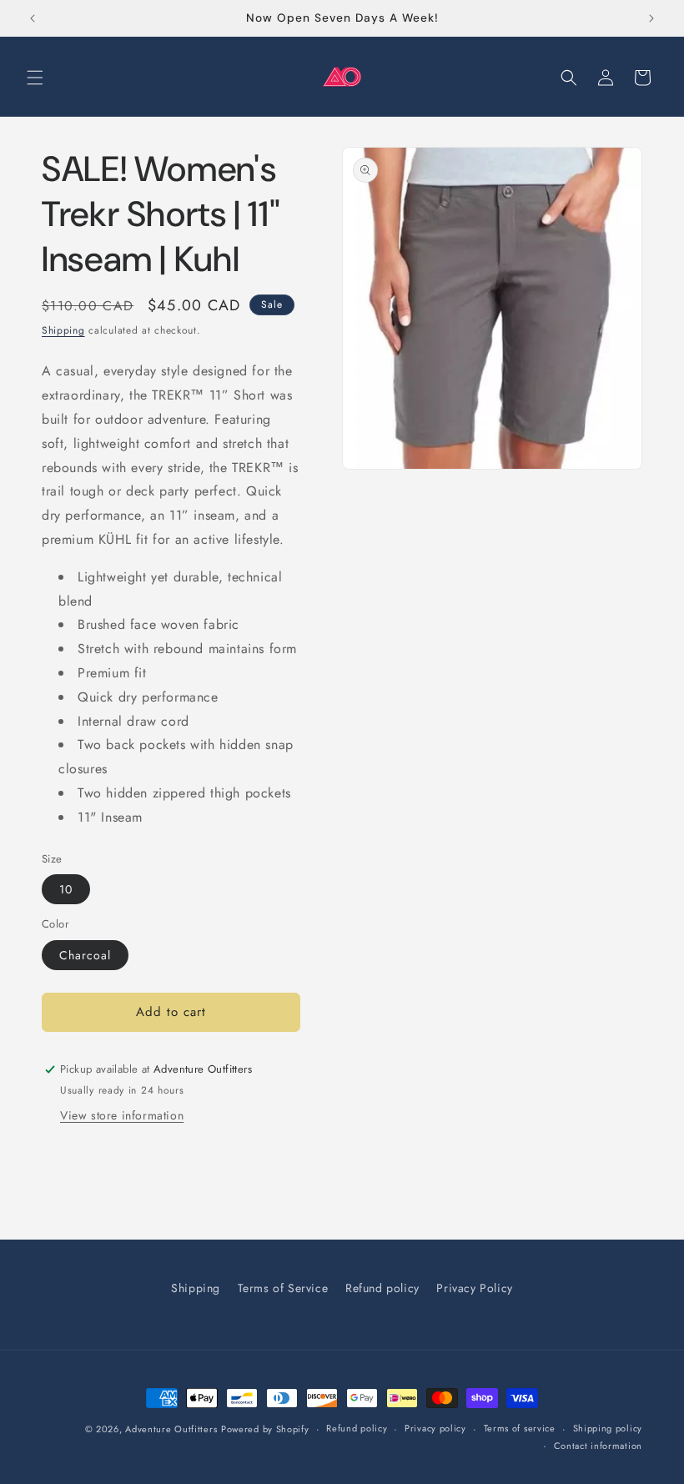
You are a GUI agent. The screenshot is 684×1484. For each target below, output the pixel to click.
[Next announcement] (651, 18)
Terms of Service (283, 1288)
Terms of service (520, 1428)
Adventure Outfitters (171, 1429)
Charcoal (85, 955)
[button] (35, 77)
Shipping (63, 330)
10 (66, 889)
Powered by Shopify (265, 1429)
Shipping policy (608, 1428)
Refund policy (382, 1288)
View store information (122, 1115)
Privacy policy (435, 1428)
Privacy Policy (474, 1288)
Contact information (598, 1445)
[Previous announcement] (32, 18)
